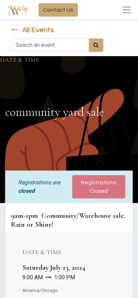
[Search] (96, 45)
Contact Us (58, 10)
